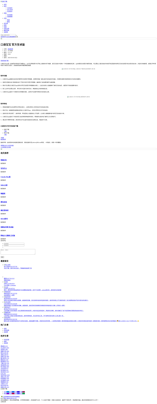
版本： (6, 52)
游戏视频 (9, 16)
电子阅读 (5, 366)
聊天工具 (4, 353)
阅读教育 (12, 36)
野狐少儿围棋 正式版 (8, 235)
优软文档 (6, 28)
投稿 (5, 27)
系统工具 (5, 376)
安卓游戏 (9, 14)
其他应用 (5, 365)
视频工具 (5, 351)
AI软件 (4, 383)
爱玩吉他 (4, 202)
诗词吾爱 (6, 330)
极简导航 (6, 30)
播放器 (4, 346)
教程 (8, 20)
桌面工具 (4, 354)
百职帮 (6, 332)
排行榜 (6, 23)
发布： (6, 57)
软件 (5, 6)
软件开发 (4, 385)
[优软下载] (4, 1)
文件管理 (4, 368)
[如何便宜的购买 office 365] (78, 39)
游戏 (5, 13)
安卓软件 (9, 11)
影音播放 (5, 378)
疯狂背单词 (4, 210)
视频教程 (4, 382)
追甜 (5, 328)
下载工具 (5, 363)
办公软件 (5, 347)
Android (8, 36)
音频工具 (5, 387)
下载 (5, 131)
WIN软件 (9, 8)
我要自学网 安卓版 (7, 227)
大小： (6, 50)
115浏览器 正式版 (6, 147)
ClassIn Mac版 (6, 177)
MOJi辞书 (4, 219)
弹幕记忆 (4, 160)
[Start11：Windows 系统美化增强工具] (78, 149)
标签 (5, 25)
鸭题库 (3, 193)
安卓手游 (5, 375)
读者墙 (6, 32)
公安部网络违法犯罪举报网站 (11, 396)
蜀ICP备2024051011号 (10, 398)
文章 (5, 18)
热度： (6, 54)
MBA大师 (4, 185)
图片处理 (5, 358)
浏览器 (4, 349)
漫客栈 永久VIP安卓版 (7, 145)
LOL (3, 373)
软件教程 (4, 370)
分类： (6, 49)
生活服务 (5, 380)
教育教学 (3, 139)
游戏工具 (5, 356)
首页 (5, 4)
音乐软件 (5, 372)
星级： (6, 56)
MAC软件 (10, 9)
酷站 (8, 21)
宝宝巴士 (4, 168)
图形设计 (4, 360)
